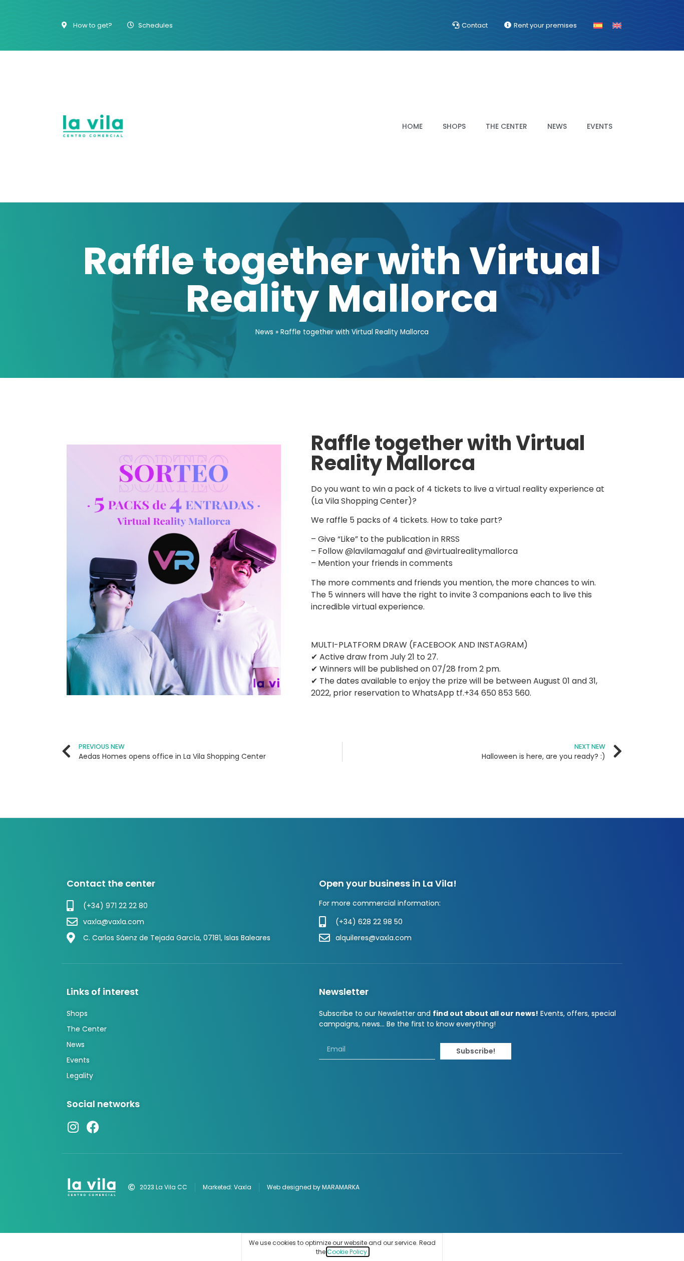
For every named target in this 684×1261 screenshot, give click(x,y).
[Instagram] (73, 1127)
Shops (454, 126)
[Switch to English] (616, 26)
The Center (506, 126)
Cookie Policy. (348, 1251)
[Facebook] (93, 1127)
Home (412, 126)
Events (599, 126)
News (557, 126)
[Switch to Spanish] (597, 26)
